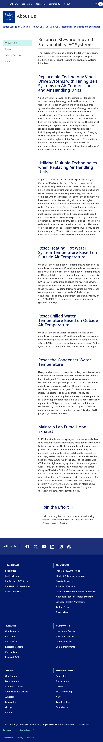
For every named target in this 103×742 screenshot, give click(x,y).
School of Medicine (65, 586)
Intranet (30, 737)
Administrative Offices (16, 691)
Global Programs (64, 641)
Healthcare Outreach (66, 631)
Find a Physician (13, 591)
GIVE (97, 4)
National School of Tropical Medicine (74, 596)
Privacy (20, 737)
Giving (8, 707)
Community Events (65, 646)
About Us (37, 26)
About (67, 3)
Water (7, 61)
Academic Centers (14, 686)
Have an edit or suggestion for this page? (18, 730)
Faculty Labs (11, 641)
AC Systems (11, 42)
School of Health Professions (70, 601)
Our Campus (51, 26)
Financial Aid (62, 612)
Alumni (8, 712)
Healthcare (12, 3)
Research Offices (13, 657)
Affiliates (9, 696)
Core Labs (10, 636)
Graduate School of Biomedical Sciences (76, 591)
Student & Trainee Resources (70, 576)
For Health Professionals (17, 586)
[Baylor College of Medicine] (9, 17)
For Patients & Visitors (16, 581)
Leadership (10, 702)
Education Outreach (66, 636)
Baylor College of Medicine (16, 26)
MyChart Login (12, 576)
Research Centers (14, 646)
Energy (8, 49)
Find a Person (62, 681)
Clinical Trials (11, 652)
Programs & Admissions (68, 570)
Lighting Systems (13, 55)
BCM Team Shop (64, 691)
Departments (12, 681)
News (59, 696)
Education (27, 3)
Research (40, 3)
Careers (59, 686)
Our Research (12, 631)
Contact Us (61, 676)
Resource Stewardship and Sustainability (82, 26)
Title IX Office (63, 702)
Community (54, 3)
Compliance (62, 707)
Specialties (10, 570)
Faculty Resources (65, 581)
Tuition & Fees (63, 607)
